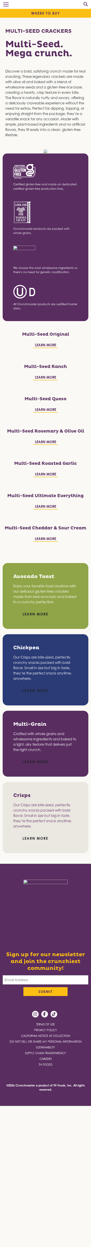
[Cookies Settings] (6, 1239)
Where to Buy (45, 13)
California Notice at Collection (45, 1037)
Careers (46, 1060)
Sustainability (45, 1049)
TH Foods (45, 1066)
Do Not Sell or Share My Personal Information (45, 1043)
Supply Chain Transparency (45, 1055)
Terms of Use (45, 1026)
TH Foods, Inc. (62, 1087)
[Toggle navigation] (6, 4)
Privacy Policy (45, 1032)
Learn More (45, 345)
